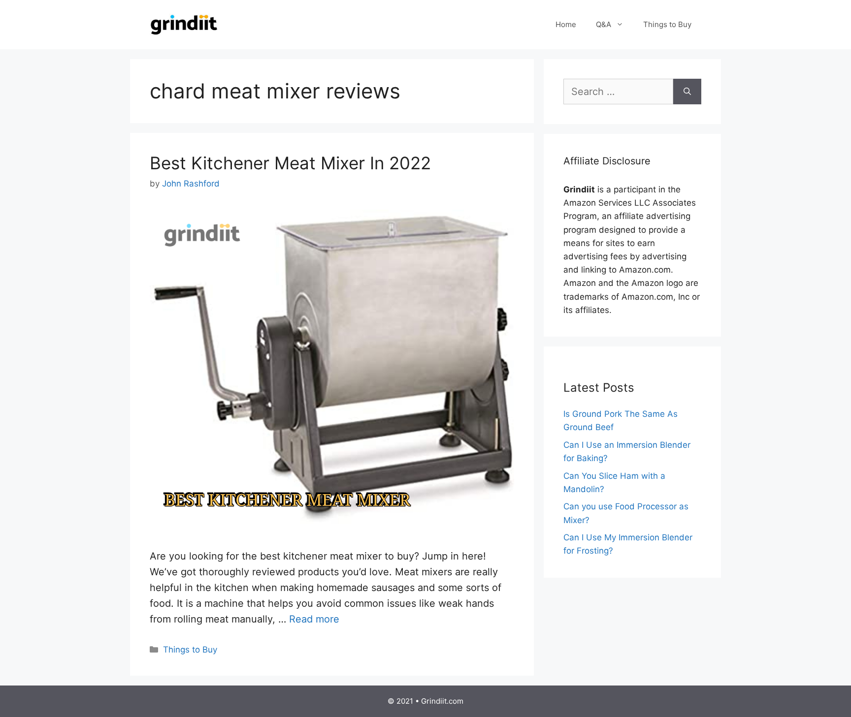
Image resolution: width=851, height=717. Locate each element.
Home (566, 24)
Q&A (603, 24)
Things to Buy (667, 24)
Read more (314, 619)
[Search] (687, 91)
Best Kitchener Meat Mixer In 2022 (290, 163)
